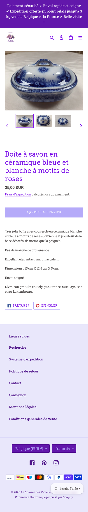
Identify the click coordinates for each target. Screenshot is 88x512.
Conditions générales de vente (33, 419)
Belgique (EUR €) (29, 448)
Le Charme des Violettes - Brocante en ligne (49, 492)
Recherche (17, 347)
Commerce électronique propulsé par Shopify (44, 497)
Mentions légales (22, 407)
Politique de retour (23, 371)
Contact (15, 383)
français (63, 448)
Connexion (17, 395)
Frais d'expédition (18, 194)
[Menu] (80, 37)
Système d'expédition (26, 359)
